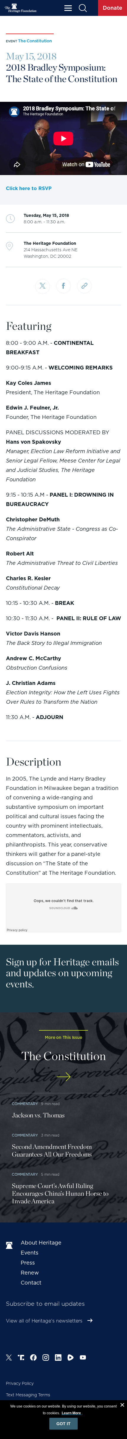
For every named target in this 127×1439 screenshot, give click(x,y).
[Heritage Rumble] (70, 1358)
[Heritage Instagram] (46, 1358)
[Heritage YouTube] (83, 1358)
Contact (31, 1283)
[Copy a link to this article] (84, 286)
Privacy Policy (20, 1383)
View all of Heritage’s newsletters (44, 1321)
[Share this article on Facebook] (63, 286)
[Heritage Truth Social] (21, 1358)
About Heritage (41, 1243)
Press (28, 1263)
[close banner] (122, 1405)
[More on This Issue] (63, 1076)
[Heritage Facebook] (33, 1358)
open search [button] (82, 8)
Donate (112, 8)
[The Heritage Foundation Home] (21, 8)
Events (29, 1253)
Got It (63, 1423)
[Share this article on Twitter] (42, 286)
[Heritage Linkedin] (58, 1358)
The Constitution (35, 41)
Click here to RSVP (29, 188)
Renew (30, 1273)
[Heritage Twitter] (9, 1358)
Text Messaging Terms (28, 1395)
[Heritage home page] (10, 1246)
